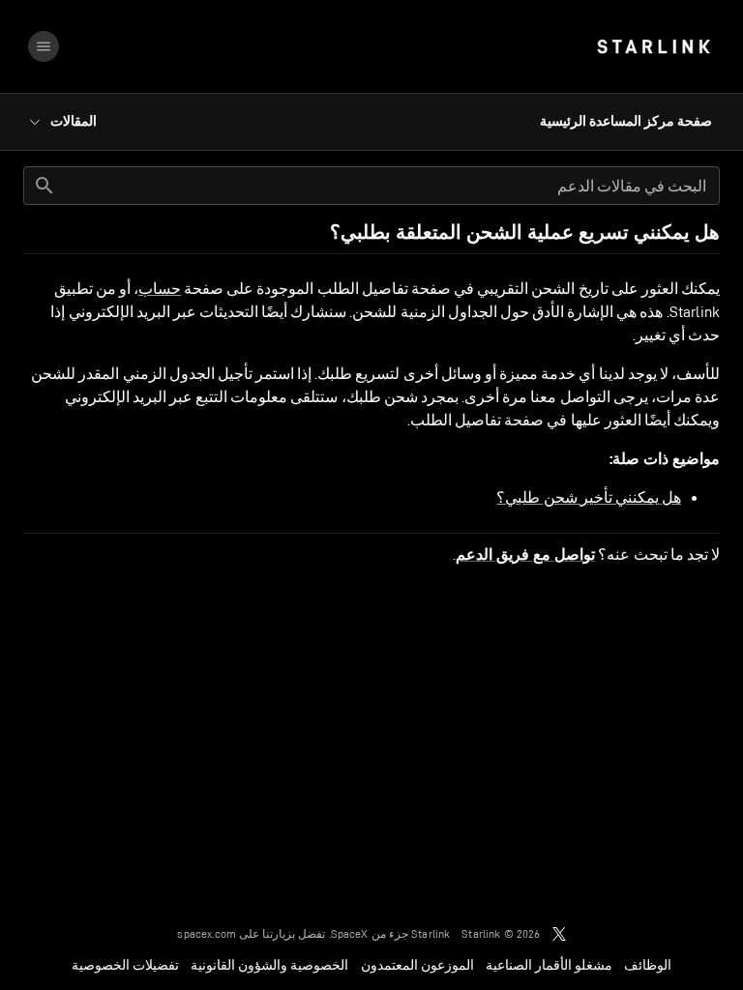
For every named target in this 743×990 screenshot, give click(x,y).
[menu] (43, 46)
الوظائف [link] (647, 965)
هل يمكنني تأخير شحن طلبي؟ (588, 497)
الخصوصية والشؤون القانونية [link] (269, 965)
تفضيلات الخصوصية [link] (125, 965)
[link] (653, 46)
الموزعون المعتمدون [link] (417, 965)
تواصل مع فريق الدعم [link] (525, 555)
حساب (159, 288)
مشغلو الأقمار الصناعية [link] (549, 965)
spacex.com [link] (206, 933)
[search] (44, 185)
